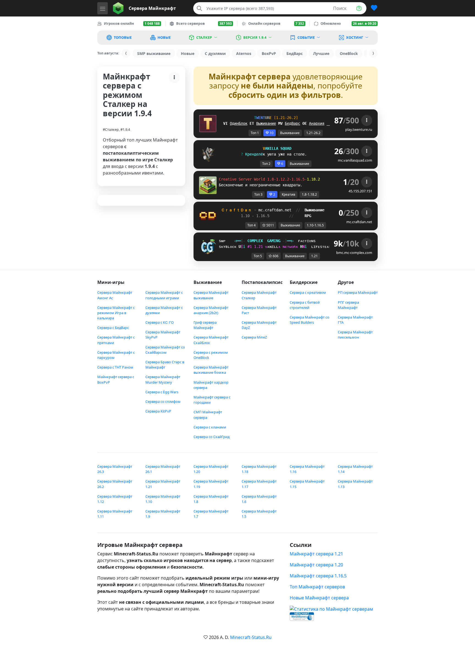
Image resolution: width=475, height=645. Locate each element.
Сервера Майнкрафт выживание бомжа (211, 370)
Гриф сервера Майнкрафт (205, 325)
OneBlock (349, 53)
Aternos (243, 53)
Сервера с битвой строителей (305, 305)
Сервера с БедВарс (113, 327)
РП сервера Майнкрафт (358, 292)
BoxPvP (269, 53)
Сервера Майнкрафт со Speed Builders (309, 320)
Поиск (339, 8)
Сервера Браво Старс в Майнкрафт (164, 364)
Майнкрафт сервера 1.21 (316, 554)
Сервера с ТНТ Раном (115, 367)
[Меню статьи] (174, 77)
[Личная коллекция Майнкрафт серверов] (372, 8)
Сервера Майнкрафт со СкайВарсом (165, 350)
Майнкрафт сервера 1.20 (316, 565)
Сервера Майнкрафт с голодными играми (164, 295)
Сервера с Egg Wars (161, 391)
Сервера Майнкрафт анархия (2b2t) (211, 310)
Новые (187, 53)
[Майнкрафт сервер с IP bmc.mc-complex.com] (208, 246)
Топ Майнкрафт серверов (317, 587)
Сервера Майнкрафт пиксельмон (355, 335)
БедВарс (294, 53)
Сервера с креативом (308, 292)
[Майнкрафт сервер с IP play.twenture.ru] (208, 123)
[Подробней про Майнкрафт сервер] (366, 120)
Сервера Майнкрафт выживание (211, 295)
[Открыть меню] (102, 8)
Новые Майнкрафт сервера (319, 598)
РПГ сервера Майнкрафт (348, 305)
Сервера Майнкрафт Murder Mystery (162, 379)
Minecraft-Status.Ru (251, 637)
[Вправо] (373, 53)
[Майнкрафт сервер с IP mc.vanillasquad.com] (208, 154)
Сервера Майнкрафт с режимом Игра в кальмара (116, 312)
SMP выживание (153, 53)
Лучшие (321, 53)
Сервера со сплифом (163, 401)
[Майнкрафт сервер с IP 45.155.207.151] (208, 185)
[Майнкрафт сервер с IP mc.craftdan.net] (208, 216)
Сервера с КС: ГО (159, 322)
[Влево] (125, 53)
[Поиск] (200, 8)
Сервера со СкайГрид (212, 436)
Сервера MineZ (254, 337)
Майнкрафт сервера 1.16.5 (318, 576)
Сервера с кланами (210, 427)
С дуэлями (215, 53)
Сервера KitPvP (158, 411)
